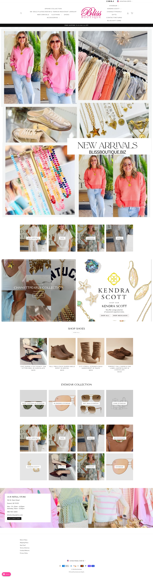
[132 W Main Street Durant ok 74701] (76, 508)
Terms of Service (24, 548)
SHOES (66, 14)
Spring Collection (53, 8)
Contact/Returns (114, 17)
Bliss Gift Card (114, 20)
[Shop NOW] (39, 290)
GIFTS (114, 14)
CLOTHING (56, 14)
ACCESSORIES (52, 17)
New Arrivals (43, 14)
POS (70, 572)
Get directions (14, 518)
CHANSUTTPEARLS (114, 11)
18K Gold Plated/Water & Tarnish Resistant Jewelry (53, 11)
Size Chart (23, 545)
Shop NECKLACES (120, 315)
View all (76, 332)
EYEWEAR (114, 5)
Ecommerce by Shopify (78, 572)
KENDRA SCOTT (113, 8)
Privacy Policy (24, 553)
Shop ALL (105, 315)
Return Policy (23, 540)
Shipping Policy (24, 542)
